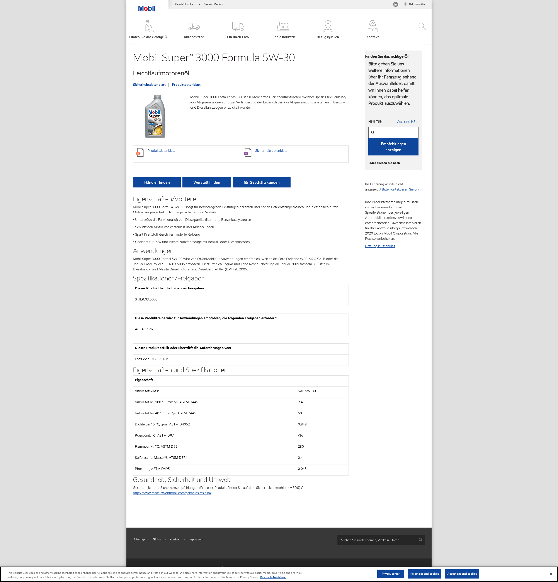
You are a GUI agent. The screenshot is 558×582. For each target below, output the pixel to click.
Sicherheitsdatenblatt (149, 84)
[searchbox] (376, 540)
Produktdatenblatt (186, 84)
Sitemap (139, 539)
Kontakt (175, 539)
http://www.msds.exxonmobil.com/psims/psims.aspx (172, 493)
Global (157, 539)
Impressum (196, 539)
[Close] (551, 574)
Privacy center (391, 574)
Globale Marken (213, 4)
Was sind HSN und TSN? (407, 121)
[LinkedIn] (395, 5)
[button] (193, 30)
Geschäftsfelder (185, 4)
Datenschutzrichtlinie (273, 577)
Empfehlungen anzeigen (393, 146)
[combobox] (381, 540)
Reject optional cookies (424, 574)
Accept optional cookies (462, 574)
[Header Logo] (147, 5)
